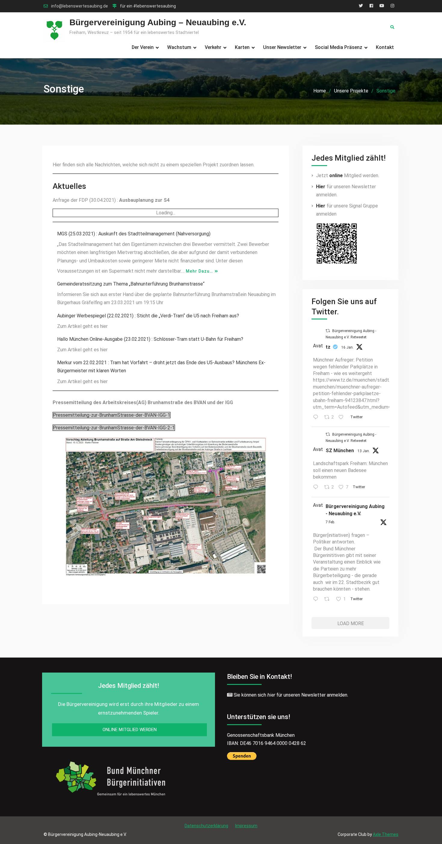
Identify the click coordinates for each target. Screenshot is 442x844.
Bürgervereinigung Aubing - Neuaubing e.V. (355, 510)
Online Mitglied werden (130, 729)
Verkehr (213, 47)
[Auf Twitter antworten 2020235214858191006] (317, 599)
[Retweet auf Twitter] (328, 330)
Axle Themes (385, 834)
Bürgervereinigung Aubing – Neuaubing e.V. (157, 22)
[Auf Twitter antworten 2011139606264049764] (317, 487)
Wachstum (179, 47)
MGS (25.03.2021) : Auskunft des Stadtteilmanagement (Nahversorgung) (133, 234)
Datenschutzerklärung (206, 825)
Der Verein (143, 47)
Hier (320, 186)
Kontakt (385, 47)
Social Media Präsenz (338, 47)
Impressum (246, 825)
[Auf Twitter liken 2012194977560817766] (343, 417)
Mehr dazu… (199, 271)
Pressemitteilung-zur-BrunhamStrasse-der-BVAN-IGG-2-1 (114, 428)
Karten (242, 47)
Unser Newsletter (282, 47)
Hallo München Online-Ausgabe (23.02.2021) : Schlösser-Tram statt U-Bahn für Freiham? (150, 339)
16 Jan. (347, 347)
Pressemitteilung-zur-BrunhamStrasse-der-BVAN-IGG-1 (111, 415)
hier (271, 695)
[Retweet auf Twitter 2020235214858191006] (329, 599)
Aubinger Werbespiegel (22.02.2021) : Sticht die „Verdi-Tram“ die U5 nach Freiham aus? (148, 316)
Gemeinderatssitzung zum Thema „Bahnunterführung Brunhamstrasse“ (130, 284)
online (336, 175)
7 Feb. (330, 522)
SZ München (340, 450)
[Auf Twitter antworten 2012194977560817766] (317, 417)
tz (328, 347)
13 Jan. (364, 451)
